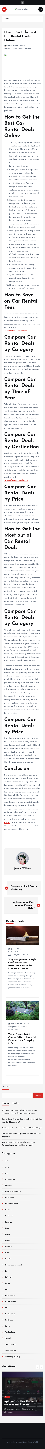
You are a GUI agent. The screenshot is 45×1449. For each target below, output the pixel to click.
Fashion (8, 1210)
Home (6, 19)
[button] (38, 1367)
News (22, 46)
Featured (12, 952)
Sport (7, 1326)
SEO (7, 1308)
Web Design (10, 1344)
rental (7, 823)
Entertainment (11, 1204)
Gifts (7, 1253)
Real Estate (10, 1296)
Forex (7, 1234)
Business (8, 1185)
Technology (10, 1332)
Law (7, 1271)
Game (7, 1241)
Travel (8, 1338)
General (8, 1247)
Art (6, 1173)
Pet (6, 1289)
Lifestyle (8, 1277)
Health (8, 1259)
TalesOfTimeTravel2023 (16, 331)
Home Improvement (13, 1265)
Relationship (10, 1302)
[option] (22, 1394)
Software (9, 1320)
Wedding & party (12, 1357)
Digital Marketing (13, 1191)
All (6, 1161)
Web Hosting (10, 1351)
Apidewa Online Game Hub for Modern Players (22, 1128)
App (7, 1167)
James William (12, 46)
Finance (8, 1222)
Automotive (10, 1179)
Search (6, 1086)
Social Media (10, 1314)
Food (7, 1228)
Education (9, 1198)
